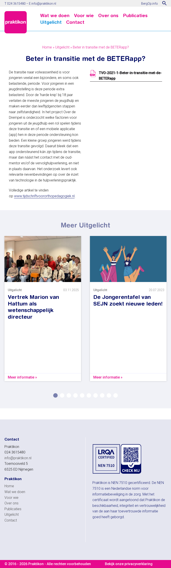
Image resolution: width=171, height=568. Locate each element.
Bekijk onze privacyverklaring (129, 564)
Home (47, 47)
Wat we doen (54, 15)
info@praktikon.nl (43, 3)
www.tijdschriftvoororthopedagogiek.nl (44, 196)
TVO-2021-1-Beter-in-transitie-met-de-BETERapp (130, 76)
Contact (75, 22)
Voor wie (84, 15)
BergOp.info (149, 3)
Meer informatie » (22, 377)
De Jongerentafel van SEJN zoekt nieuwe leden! (128, 300)
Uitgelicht (51, 22)
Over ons (108, 15)
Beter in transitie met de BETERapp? (101, 47)
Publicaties (135, 15)
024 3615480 (16, 3)
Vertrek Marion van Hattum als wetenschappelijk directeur (33, 307)
